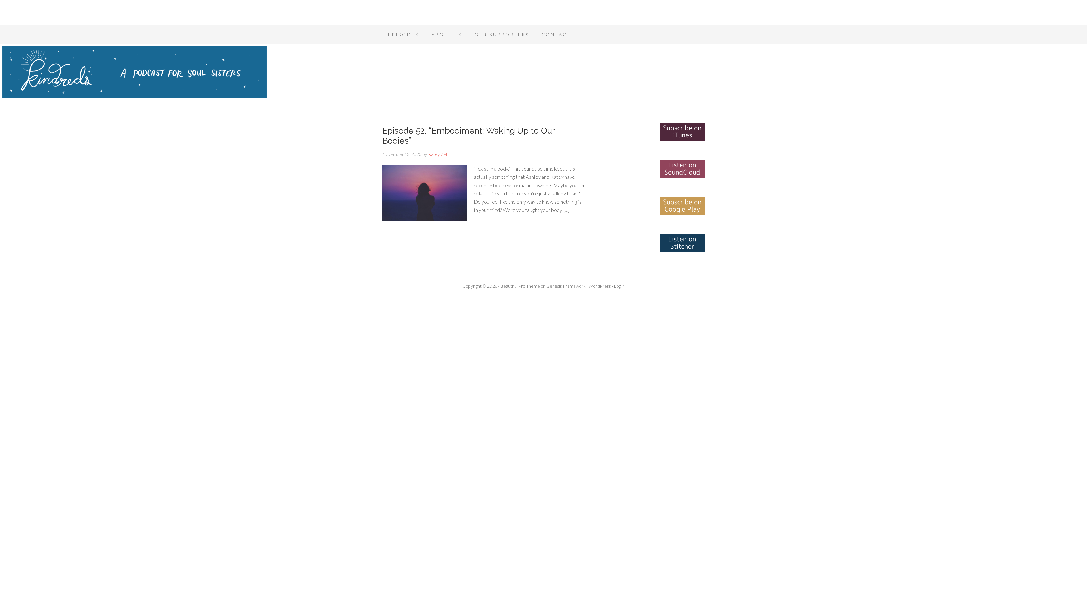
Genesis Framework (566, 286)
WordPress (600, 286)
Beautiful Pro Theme (520, 286)
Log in (619, 286)
